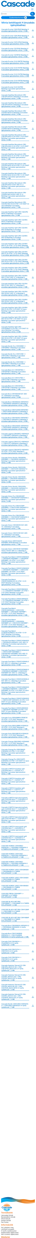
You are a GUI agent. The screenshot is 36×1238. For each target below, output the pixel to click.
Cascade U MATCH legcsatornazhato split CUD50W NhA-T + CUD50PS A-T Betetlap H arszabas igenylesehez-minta (14, 809)
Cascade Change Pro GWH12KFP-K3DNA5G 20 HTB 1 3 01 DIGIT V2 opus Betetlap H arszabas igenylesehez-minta (15, 761)
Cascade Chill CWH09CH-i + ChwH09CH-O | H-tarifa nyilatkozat (11, 943)
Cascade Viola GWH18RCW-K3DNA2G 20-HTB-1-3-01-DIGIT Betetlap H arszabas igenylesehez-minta (14, 735)
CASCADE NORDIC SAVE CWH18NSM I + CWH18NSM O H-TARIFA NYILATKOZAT (15, 887)
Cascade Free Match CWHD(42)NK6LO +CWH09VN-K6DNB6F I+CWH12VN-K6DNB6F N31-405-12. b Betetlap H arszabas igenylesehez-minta (15, 672)
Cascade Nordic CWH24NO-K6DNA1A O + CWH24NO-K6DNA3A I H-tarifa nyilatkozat (14, 1005)
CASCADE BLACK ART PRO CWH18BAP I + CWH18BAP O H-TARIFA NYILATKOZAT (15, 919)
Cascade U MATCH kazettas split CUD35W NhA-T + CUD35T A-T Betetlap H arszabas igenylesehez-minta (13, 771)
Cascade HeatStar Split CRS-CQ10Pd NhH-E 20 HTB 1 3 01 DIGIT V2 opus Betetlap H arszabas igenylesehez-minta (14, 310)
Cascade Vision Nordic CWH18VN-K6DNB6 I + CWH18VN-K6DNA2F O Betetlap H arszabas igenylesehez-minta (13, 479)
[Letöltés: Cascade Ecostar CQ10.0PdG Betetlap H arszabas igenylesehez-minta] (33, 43)
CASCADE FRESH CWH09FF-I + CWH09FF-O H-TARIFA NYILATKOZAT (12, 895)
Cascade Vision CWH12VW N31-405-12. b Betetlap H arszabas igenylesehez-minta (14, 534)
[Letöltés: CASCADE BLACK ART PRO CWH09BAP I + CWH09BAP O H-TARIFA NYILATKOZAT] (33, 903)
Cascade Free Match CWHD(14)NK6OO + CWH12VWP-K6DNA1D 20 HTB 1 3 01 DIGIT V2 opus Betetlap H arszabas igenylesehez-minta (15, 700)
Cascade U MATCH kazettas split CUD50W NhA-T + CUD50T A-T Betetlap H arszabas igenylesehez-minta (13, 780)
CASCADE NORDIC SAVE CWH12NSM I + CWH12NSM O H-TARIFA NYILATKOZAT (15, 879)
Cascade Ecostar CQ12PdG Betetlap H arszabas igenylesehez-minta (14, 49)
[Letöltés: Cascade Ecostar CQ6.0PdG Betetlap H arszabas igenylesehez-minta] (33, 30)
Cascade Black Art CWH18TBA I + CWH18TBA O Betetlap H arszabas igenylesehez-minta (13, 387)
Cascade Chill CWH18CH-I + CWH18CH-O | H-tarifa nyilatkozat (11, 959)
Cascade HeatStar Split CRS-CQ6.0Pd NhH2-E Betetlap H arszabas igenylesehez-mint (14, 213)
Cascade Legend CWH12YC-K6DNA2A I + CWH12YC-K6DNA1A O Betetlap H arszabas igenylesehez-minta (15, 443)
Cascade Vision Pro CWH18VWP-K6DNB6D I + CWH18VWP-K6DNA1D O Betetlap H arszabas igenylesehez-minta (15, 518)
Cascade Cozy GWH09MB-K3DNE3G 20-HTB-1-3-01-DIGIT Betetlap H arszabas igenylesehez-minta (14, 719)
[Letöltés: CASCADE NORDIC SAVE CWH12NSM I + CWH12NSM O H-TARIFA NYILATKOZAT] (33, 879)
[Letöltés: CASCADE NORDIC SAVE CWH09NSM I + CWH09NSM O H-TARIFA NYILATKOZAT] (33, 871)
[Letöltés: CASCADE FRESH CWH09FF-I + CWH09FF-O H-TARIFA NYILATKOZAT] (33, 895)
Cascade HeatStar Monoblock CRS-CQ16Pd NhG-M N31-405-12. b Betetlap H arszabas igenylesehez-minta (13, 195)
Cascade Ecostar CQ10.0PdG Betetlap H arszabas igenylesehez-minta (15, 43)
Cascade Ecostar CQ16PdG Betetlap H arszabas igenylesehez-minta (14, 55)
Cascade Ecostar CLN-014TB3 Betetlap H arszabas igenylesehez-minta (15, 75)
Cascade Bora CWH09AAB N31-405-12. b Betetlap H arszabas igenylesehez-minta (14, 395)
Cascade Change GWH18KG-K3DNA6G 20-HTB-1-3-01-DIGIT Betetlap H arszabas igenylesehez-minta (15, 743)
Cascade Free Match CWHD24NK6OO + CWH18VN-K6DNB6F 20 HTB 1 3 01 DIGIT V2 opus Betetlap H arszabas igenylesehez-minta (14, 710)
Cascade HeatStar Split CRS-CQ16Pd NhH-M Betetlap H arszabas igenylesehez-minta (14, 237)
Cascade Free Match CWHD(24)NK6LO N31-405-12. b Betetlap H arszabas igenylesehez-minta (15, 663)
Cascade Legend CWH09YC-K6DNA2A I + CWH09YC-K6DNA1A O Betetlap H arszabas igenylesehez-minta (15, 435)
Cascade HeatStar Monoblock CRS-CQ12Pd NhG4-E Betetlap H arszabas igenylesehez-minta (14, 120)
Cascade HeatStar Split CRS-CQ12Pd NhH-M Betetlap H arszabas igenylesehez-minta (14, 229)
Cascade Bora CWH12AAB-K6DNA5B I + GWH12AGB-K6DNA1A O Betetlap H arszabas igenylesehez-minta (14, 411)
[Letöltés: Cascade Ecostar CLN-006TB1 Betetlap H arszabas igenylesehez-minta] (33, 62)
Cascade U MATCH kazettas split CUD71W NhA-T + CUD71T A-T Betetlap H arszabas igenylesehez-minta (13, 790)
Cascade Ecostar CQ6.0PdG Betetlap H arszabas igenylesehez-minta (15, 30)
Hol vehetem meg (7, 1227)
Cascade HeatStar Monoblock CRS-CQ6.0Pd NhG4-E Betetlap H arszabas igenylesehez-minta (14, 96)
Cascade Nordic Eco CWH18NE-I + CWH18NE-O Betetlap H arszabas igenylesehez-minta (13, 363)
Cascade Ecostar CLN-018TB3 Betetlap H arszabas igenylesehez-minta (15, 81)
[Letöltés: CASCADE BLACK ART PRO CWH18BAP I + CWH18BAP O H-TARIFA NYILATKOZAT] (33, 919)
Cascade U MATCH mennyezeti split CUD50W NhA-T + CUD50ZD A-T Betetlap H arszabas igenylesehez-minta (14, 838)
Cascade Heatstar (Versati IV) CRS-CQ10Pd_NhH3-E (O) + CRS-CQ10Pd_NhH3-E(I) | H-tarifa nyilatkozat (13, 977)
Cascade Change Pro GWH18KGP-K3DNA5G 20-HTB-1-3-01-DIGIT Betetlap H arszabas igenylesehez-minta (13, 752)
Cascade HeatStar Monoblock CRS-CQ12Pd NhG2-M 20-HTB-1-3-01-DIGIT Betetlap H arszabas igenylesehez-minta (15, 166)
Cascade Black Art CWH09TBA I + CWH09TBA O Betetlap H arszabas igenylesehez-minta (13, 371)
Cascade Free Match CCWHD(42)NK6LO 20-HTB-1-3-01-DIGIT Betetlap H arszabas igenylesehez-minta (14, 633)
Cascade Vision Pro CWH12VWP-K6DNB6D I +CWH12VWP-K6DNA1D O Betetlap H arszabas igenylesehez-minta (14, 508)
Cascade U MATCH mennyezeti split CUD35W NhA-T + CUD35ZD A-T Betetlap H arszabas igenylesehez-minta (14, 829)
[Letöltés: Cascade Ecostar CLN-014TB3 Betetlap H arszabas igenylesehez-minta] (33, 75)
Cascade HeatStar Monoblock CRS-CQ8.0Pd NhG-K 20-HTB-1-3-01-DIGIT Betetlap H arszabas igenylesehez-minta (15, 147)
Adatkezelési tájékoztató (10, 1232)
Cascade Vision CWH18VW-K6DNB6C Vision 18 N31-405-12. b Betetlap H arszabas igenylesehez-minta (14, 550)
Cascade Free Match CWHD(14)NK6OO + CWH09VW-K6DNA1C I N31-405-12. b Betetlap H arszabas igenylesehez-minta (15, 643)
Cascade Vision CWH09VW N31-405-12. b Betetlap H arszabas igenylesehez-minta (14, 526)
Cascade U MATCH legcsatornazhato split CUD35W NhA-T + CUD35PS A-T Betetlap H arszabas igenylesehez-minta (14, 800)
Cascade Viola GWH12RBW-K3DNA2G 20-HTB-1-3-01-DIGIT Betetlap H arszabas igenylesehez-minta (14, 727)
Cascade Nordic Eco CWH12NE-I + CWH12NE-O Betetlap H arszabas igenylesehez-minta (13, 355)
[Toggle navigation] (32, 9)
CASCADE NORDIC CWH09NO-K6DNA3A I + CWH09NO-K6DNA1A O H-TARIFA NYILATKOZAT (14, 847)
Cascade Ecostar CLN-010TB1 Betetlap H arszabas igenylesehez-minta (15, 68)
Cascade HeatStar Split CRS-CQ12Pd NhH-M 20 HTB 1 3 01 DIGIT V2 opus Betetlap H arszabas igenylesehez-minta (14, 319)
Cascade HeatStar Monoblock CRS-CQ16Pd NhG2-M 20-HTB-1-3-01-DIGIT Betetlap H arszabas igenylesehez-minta (15, 175)
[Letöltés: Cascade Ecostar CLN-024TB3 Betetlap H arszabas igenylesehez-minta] (33, 89)
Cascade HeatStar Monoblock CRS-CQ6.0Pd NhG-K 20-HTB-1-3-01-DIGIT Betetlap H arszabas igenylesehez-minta (14, 137)
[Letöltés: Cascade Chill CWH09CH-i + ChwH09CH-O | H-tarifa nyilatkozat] (33, 943)
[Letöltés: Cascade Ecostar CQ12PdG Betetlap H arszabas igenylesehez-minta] (33, 49)
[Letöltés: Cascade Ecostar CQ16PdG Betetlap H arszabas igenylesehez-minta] (33, 56)
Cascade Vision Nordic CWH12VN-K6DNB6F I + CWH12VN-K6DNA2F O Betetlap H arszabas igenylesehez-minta (14, 469)
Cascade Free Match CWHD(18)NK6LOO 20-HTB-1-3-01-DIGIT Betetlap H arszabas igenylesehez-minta (14, 582)
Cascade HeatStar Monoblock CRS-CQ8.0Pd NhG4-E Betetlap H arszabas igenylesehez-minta (14, 104)
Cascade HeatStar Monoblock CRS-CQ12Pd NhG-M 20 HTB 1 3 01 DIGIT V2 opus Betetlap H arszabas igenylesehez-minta (15, 204)
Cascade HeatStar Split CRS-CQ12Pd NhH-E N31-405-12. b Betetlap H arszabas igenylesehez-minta (14, 285)
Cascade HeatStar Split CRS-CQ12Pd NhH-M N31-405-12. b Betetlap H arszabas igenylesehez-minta (14, 293)
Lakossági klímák (7, 1215)
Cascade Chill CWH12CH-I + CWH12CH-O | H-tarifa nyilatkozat (11, 951)
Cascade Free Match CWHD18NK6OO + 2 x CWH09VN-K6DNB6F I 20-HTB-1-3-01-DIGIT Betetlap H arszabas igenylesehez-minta (15, 591)
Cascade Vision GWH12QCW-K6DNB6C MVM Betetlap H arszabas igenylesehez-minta (14, 542)
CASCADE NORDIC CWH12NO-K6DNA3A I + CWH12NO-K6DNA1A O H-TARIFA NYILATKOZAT (14, 855)
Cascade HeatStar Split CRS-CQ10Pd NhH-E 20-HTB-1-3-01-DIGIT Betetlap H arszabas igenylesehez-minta (15, 245)
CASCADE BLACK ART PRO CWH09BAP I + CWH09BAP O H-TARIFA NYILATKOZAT (15, 903)
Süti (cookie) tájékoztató (10, 1234)
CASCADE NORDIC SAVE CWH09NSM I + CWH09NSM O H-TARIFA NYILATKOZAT (15, 871)
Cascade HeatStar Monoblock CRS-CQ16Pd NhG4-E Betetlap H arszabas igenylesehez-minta (14, 128)
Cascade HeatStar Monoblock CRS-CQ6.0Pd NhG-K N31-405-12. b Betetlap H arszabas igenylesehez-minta (13, 185)
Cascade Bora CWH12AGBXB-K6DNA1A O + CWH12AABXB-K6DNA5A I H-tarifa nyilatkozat (14, 935)
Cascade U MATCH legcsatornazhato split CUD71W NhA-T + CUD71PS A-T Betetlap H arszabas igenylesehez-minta (14, 819)
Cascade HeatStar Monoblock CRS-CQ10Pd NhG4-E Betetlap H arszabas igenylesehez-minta (14, 112)
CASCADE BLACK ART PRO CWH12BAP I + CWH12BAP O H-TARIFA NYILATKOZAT (15, 911)
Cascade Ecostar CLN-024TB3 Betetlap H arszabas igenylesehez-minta (13, 88)
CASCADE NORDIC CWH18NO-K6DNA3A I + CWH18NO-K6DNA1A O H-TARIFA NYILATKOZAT (14, 863)
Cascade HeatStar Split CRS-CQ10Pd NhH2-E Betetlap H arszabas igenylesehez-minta (14, 221)
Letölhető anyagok (7, 1229)
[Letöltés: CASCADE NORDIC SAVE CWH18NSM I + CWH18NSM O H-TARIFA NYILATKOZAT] (33, 887)
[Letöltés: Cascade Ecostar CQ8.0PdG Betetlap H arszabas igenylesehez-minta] (33, 37)
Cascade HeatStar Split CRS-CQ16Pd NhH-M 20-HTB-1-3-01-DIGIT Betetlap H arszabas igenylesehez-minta (15, 269)
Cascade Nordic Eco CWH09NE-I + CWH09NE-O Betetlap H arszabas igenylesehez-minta (13, 347)
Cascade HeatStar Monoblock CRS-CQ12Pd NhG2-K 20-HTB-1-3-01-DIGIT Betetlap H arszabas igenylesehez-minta (15, 156)
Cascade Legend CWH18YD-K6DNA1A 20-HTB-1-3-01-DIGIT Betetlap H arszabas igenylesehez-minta (15, 451)
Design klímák (6, 1220)
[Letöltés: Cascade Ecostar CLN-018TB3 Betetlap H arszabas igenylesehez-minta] (33, 81)
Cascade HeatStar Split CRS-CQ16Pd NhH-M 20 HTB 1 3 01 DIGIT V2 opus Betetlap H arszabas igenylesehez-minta (14, 338)
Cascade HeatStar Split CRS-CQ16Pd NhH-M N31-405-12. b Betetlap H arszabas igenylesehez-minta (14, 301)
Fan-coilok (4, 1222)
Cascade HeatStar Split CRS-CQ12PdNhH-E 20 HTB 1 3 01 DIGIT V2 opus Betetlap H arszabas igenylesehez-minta (14, 329)
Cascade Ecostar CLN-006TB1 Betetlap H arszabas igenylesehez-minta (15, 62)
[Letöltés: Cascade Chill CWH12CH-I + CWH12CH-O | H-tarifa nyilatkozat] (33, 951)
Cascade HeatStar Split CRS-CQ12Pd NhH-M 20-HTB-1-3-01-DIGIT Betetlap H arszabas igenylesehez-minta (15, 261)
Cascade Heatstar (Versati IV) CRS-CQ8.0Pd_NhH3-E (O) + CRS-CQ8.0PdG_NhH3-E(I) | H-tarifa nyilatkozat (13, 967)
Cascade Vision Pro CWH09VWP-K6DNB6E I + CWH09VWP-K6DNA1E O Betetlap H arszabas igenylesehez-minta (15, 498)
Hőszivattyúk (5, 1219)
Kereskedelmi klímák (8, 1217)
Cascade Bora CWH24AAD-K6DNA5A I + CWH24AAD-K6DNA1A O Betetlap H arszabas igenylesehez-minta (15, 427)
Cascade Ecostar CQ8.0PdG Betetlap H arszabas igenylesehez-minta (15, 36)
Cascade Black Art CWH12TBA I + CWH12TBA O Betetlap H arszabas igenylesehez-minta (13, 379)
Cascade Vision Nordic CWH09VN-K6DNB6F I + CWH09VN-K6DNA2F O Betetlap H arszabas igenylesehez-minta (14, 460)
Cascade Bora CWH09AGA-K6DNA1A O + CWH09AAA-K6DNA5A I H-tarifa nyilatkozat (15, 927)
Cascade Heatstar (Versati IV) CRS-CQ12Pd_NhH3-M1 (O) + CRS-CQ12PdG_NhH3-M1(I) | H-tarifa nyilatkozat (13, 987)
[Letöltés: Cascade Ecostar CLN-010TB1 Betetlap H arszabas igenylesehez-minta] (33, 69)
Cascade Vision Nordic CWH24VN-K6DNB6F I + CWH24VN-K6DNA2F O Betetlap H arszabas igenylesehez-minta (14, 489)
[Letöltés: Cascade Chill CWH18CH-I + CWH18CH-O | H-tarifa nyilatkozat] (33, 959)
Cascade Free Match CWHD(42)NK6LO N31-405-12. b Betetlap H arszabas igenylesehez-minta (15, 680)
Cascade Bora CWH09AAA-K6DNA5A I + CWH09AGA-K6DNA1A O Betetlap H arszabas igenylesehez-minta (15, 403)
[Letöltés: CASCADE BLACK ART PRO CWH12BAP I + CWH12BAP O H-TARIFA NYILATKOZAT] (33, 911)
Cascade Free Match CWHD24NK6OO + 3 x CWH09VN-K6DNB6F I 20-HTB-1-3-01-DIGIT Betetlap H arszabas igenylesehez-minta (15, 601)
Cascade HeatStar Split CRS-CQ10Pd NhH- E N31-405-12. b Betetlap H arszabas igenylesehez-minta (14, 277)
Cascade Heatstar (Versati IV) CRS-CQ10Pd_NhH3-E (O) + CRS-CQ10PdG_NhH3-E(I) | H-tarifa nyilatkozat (13, 996)
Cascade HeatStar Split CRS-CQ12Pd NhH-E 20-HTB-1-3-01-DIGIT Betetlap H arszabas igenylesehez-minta (15, 253)
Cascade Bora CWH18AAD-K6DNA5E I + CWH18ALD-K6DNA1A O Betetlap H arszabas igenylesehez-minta (14, 419)
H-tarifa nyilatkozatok (9, 1231)
